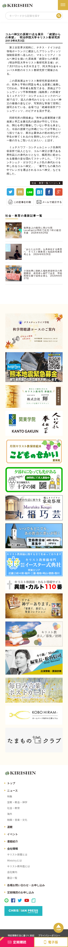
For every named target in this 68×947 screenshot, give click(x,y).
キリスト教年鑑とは (18, 866)
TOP (58, 929)
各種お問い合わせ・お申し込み (26, 885)
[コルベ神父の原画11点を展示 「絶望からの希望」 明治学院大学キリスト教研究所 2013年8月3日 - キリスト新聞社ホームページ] (39, 195)
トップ (11, 783)
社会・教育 (13, 808)
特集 (9, 796)
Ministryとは (14, 860)
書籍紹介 (12, 841)
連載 (9, 827)
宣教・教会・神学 (17, 802)
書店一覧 (12, 878)
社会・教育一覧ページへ (45, 183)
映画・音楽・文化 (17, 820)
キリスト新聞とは (17, 854)
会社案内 (12, 872)
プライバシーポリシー (49, 935)
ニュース (12, 790)
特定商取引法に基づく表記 (21, 935)
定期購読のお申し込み (20, 892)
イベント (12, 834)
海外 (9, 814)
